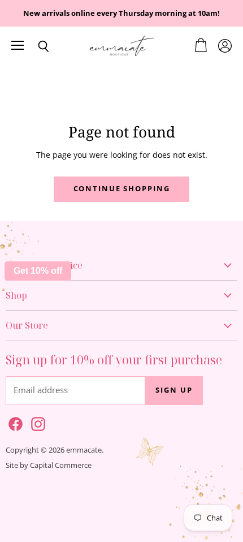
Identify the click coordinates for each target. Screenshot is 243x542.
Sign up (173, 390)
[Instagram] (36, 422)
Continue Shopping (121, 188)
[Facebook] (13, 422)
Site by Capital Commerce (49, 465)
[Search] (35, 46)
